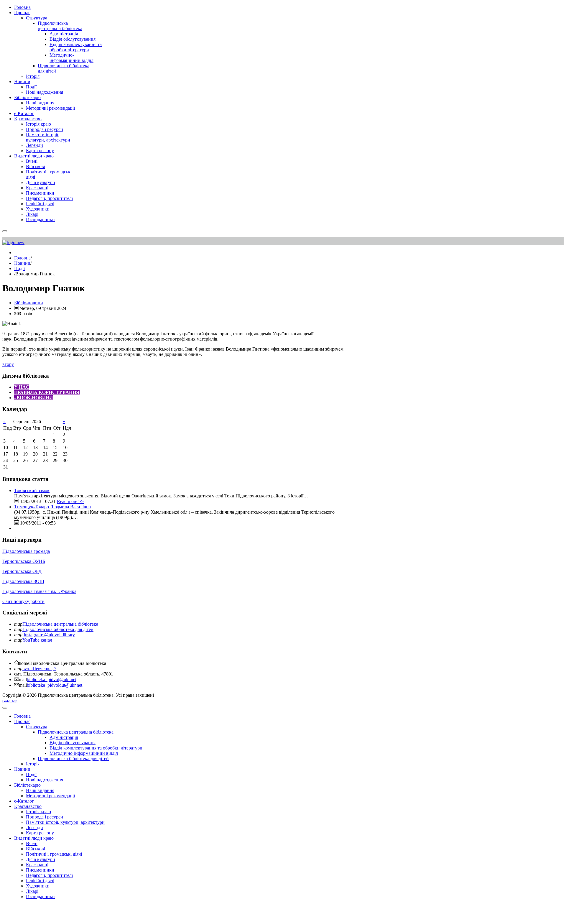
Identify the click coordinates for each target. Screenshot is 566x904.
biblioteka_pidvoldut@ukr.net (54, 685)
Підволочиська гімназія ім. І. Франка (39, 591)
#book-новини (33, 397)
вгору (8, 364)
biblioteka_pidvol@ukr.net (51, 679)
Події (19, 268)
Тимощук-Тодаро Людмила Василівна (52, 506)
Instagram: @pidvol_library (49, 634)
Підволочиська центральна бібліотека (60, 624)
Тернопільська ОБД (22, 571)
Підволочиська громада (26, 551)
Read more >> (70, 501)
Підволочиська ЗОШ (23, 581)
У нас (21, 386)
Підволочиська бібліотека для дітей (57, 629)
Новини (22, 263)
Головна (22, 257)
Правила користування (47, 392)
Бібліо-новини (28, 302)
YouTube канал (37, 639)
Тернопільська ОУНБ (23, 561)
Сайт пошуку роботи (23, 601)
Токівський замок (32, 490)
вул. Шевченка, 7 (39, 668)
